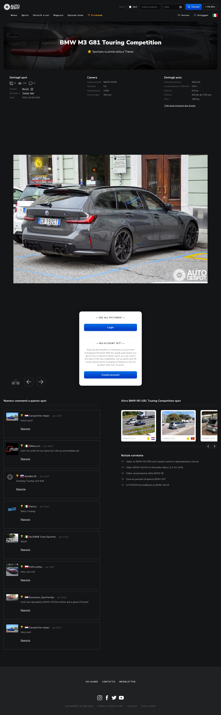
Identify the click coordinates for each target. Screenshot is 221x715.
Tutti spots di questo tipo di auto (179, 105)
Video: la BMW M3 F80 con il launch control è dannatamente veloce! (162, 461)
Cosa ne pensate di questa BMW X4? (146, 479)
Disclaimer (149, 706)
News (122, 7)
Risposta (25, 429)
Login (110, 327)
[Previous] (208, 446)
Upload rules (75, 15)
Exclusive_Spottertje (41, 597)
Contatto (108, 681)
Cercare (195, 6)
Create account (111, 375)
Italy (32, 93)
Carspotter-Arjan (39, 416)
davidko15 (31, 476)
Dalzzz (33, 506)
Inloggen (202, 15)
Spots (25, 15)
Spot (135, 7)
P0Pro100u (35, 567)
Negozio (58, 15)
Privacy (132, 706)
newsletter (127, 681)
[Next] (214, 446)
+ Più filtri (210, 6)
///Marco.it (34, 446)
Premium (96, 15)
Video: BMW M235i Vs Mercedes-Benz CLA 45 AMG (154, 467)
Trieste (25, 93)
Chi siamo (92, 681)
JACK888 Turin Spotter (42, 537)
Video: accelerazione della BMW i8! (145, 473)
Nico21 (25, 89)
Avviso (185, 15)
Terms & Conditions (110, 706)
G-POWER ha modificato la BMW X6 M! (147, 485)
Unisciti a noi (41, 15)
